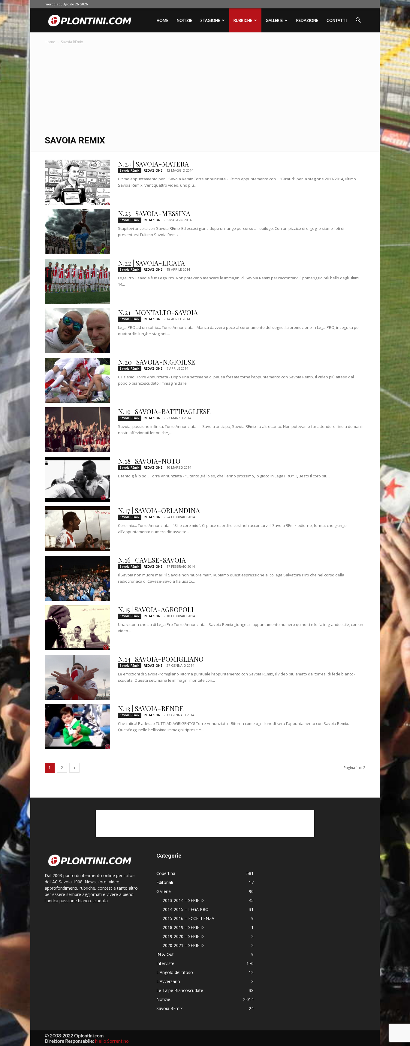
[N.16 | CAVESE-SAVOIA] (77, 578)
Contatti (337, 20)
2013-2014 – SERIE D (183, 900)
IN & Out (165, 954)
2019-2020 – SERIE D (183, 936)
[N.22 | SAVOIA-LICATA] (77, 281)
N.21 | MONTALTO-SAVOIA (158, 312)
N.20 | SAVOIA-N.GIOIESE (156, 361)
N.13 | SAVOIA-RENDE (151, 708)
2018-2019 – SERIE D (183, 927)
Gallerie (274, 20)
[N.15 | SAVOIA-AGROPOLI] (77, 627)
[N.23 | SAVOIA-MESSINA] (77, 231)
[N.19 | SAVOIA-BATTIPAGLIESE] (77, 429)
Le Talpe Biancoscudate (179, 990)
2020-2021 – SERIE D (183, 945)
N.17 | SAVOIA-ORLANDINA (159, 510)
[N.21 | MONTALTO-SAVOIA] (77, 330)
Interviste (165, 963)
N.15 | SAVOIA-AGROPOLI (156, 609)
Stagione (210, 20)
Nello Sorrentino (112, 1041)
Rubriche (243, 20)
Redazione (307, 20)
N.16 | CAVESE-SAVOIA (152, 559)
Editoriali (164, 882)
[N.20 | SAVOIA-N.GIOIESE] (77, 380)
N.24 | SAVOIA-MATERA (153, 163)
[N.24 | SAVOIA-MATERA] (77, 182)
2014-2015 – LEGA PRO (186, 909)
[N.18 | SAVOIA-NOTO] (77, 479)
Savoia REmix (130, 170)
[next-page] (74, 768)
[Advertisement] (205, 90)
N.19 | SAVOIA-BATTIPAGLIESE (164, 411)
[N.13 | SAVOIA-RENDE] (77, 726)
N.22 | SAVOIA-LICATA (151, 262)
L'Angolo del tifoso (174, 972)
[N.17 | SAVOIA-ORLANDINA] (77, 528)
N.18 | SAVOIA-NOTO (149, 460)
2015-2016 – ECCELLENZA (188, 918)
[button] (358, 21)
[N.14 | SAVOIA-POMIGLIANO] (77, 677)
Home (162, 20)
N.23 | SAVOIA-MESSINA (154, 213)
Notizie (184, 20)
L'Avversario (168, 981)
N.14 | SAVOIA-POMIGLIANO (160, 658)
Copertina (165, 873)
